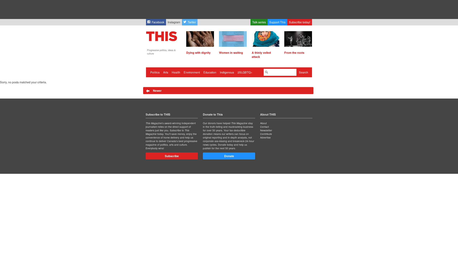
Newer (157, 91)
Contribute (266, 134)
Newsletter (266, 130)
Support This (277, 22)
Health (176, 72)
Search (303, 72)
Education (209, 72)
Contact (264, 126)
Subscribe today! (299, 22)
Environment (192, 72)
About (263, 123)
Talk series (259, 22)
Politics (155, 72)
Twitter (192, 22)
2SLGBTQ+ (245, 72)
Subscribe (172, 156)
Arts (165, 72)
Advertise (265, 137)
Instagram (174, 22)
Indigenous (227, 72)
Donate (229, 156)
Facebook (158, 22)
